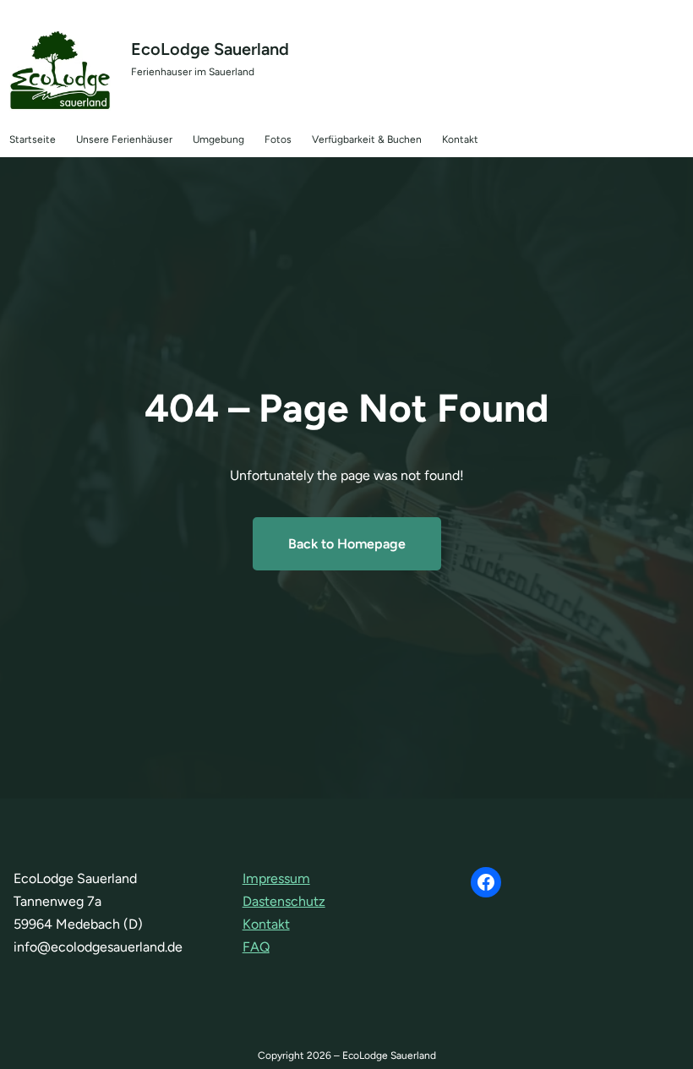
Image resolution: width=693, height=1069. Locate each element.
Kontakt (266, 924)
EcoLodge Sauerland (210, 49)
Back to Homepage (347, 544)
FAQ (256, 947)
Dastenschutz (284, 901)
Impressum (276, 878)
